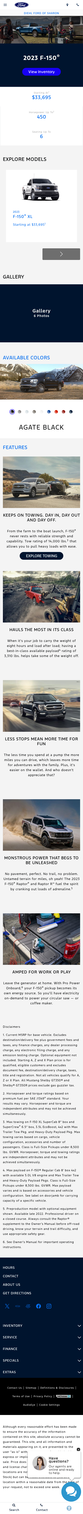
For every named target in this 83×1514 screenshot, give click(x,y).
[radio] (12, 412)
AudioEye (29, 1404)
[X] (7, 1306)
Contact (11, 1276)
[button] (61, 254)
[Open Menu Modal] (5, 5)
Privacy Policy (43, 1396)
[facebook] (38, 1306)
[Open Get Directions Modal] (67, 5)
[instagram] (49, 1306)
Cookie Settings (49, 1404)
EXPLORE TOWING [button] (41, 556)
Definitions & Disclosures (57, 1387)
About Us (11, 1284)
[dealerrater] (28, 1306)
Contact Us (14, 1387)
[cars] (17, 1306)
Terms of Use (21, 1396)
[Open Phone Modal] (78, 5)
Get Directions (17, 1293)
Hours (9, 1267)
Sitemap (31, 1387)
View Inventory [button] (41, 71)
